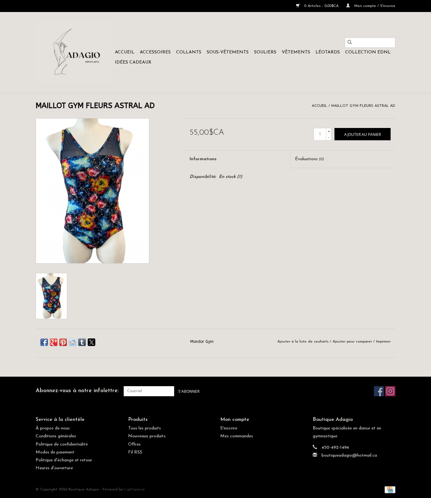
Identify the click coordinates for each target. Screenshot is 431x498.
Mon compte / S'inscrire (374, 6)
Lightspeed (134, 489)
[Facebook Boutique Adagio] (379, 391)
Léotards (328, 52)
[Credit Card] (388, 490)
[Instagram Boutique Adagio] (390, 391)
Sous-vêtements (228, 52)
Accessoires (155, 52)
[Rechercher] (349, 43)
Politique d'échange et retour (64, 460)
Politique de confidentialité (62, 444)
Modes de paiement (55, 452)
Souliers (265, 52)
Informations (203, 159)
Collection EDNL (368, 52)
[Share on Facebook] (44, 342)
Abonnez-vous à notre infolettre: (77, 391)
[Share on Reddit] (72, 342)
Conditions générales (56, 436)
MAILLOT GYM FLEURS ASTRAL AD (363, 106)
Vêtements (296, 52)
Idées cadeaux (133, 62)
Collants (188, 52)
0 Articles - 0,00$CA (321, 6)
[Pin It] (63, 342)
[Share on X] (91, 342)
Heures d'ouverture (54, 468)
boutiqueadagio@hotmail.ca (349, 455)
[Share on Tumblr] (82, 342)
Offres (134, 444)
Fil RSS (135, 452)
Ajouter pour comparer (353, 341)
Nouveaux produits (147, 436)
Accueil (124, 52)
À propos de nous (53, 428)
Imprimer (383, 341)
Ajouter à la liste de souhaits (303, 341)
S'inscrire (228, 428)
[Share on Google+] (53, 342)
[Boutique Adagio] (74, 52)
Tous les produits (144, 428)
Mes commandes (236, 436)
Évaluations (309, 159)
